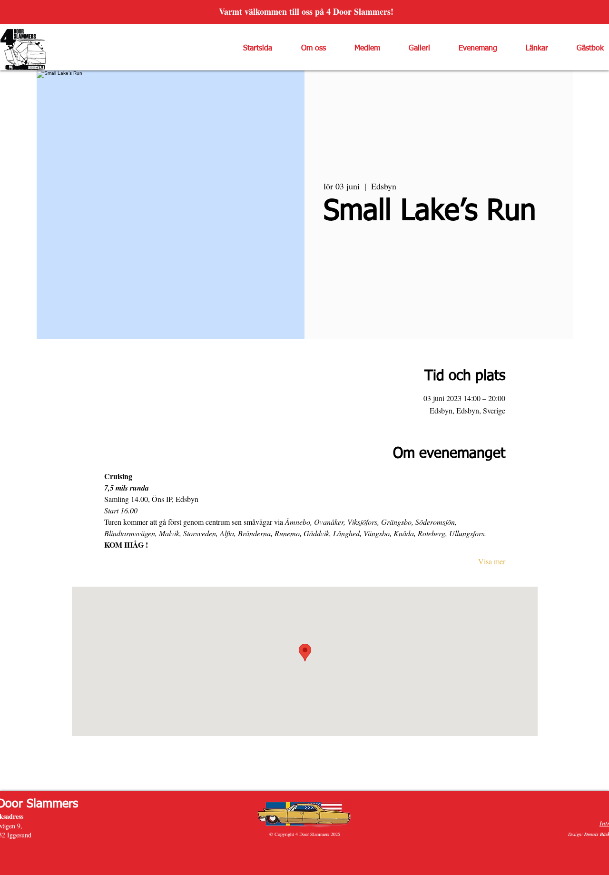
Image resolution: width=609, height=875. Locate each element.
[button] (306, 48)
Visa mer (491, 561)
